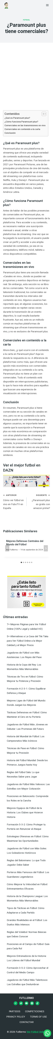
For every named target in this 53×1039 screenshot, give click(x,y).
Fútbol (26, 20)
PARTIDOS (14, 1011)
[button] (47, 1033)
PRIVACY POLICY (15, 1017)
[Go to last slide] (7, 548)
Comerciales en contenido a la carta (22, 129)
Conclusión (10, 133)
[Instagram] (32, 1003)
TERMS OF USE (38, 1017)
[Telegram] (15, 1003)
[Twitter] (21, 1003)
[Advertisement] (26, 79)
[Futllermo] (6, 5)
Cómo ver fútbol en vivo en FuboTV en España (13, 502)
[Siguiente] (46, 548)
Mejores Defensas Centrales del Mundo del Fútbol (24, 542)
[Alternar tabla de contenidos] (43, 114)
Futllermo (14, 550)
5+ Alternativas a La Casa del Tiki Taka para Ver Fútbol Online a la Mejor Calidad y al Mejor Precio (27, 641)
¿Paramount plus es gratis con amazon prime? (41, 502)
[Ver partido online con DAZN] (26, 481)
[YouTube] (26, 1003)
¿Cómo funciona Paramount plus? (21, 121)
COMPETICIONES (34, 1011)
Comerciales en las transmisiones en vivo (25, 125)
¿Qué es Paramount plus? (17, 118)
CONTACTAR (27, 1022)
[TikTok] (37, 1003)
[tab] (21, 562)
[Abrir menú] (47, 5)
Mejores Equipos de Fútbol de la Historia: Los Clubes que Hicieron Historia (25, 812)
